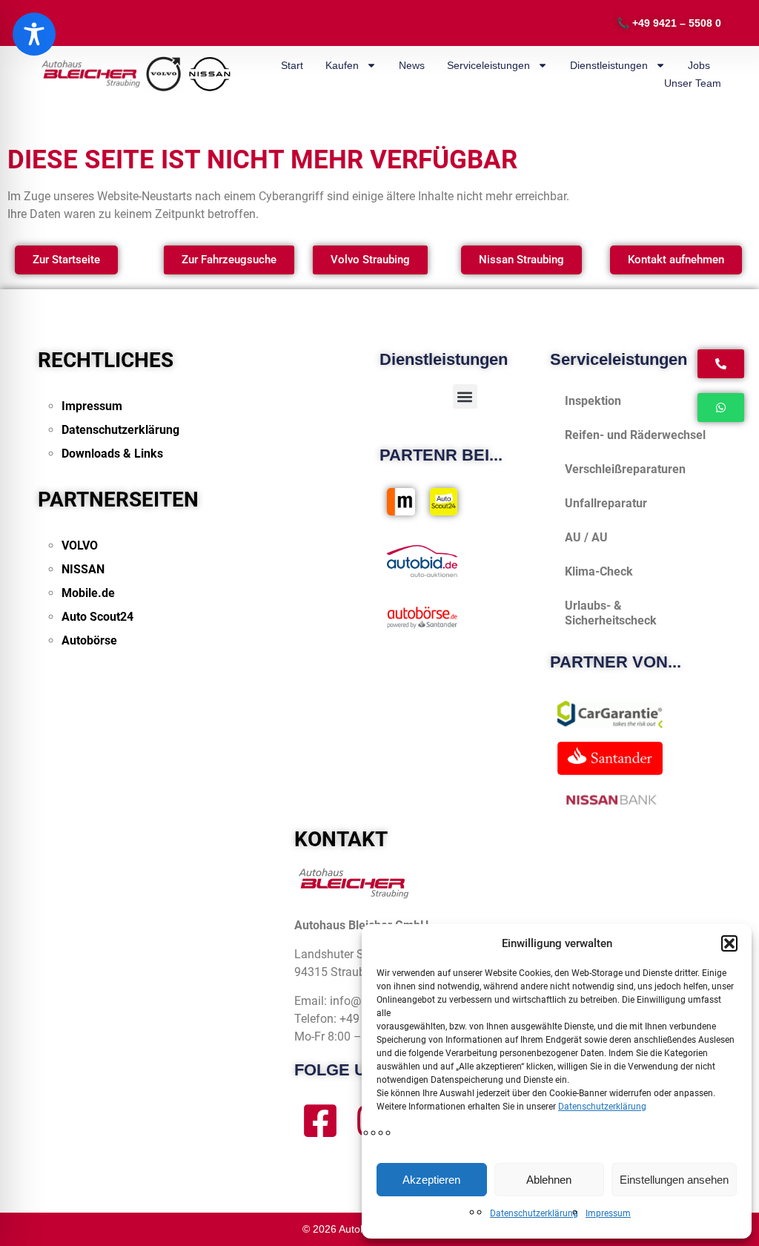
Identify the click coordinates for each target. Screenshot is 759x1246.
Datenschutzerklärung (602, 1106)
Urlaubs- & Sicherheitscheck (611, 613)
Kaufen (342, 65)
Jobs (699, 65)
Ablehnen (548, 1179)
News (412, 65)
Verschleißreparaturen (625, 469)
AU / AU (586, 537)
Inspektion (593, 401)
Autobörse (89, 640)
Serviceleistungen (488, 65)
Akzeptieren (431, 1179)
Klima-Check (599, 571)
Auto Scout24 (97, 617)
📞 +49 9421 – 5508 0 (669, 23)
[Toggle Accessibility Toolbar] (34, 34)
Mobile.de (88, 593)
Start (292, 65)
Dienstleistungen (609, 65)
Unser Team (692, 83)
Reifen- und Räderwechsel (635, 435)
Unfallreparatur (606, 503)
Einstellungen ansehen (674, 1179)
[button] (729, 943)
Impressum (608, 1213)
